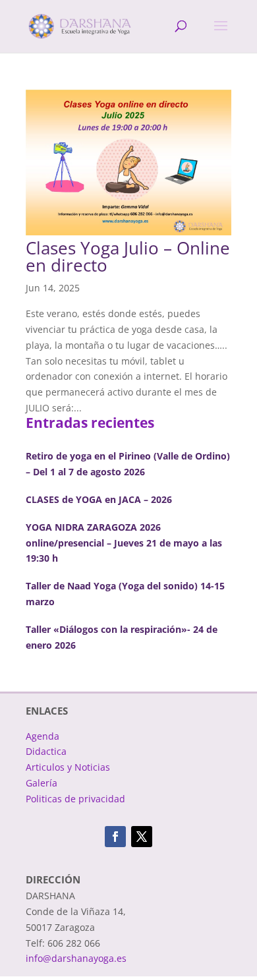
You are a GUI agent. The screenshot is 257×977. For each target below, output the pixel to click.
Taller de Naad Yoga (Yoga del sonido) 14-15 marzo (125, 593)
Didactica (46, 751)
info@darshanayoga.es (76, 958)
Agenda (42, 736)
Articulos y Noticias (68, 767)
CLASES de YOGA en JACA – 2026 (99, 499)
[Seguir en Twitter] (141, 836)
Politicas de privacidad (75, 798)
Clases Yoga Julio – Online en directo (128, 256)
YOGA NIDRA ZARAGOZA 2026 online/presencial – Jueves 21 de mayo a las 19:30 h (124, 543)
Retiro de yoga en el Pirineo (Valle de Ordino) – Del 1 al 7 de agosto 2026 (128, 464)
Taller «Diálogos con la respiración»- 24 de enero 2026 (121, 637)
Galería (41, 783)
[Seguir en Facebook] (115, 836)
